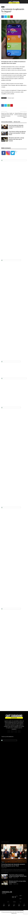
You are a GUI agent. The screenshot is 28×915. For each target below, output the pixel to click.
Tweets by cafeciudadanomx (7, 736)
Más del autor (17, 121)
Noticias (6, 4)
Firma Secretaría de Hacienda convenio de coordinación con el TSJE (15, 127)
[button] (26, 2)
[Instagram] (12, 731)
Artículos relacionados (6, 121)
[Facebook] (8, 731)
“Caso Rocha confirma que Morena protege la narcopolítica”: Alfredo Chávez (17, 133)
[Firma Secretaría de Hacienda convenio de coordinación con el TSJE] (4, 127)
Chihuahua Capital (10, 97)
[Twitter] (15, 731)
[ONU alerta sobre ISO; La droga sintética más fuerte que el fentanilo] (4, 139)
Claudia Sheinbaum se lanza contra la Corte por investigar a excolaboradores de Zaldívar (20, 115)
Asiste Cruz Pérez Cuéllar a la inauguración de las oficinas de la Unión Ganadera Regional (7, 115)
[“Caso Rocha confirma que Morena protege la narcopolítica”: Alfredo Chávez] (4, 133)
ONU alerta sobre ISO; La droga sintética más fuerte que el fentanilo (16, 139)
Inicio (2, 4)
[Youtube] (19, 731)
